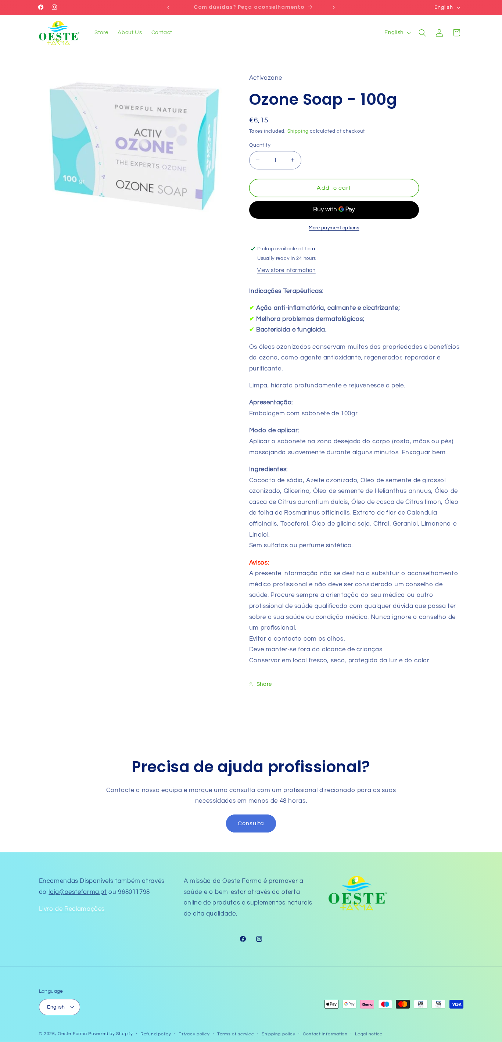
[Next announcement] (334, 7)
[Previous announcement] (168, 7)
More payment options (334, 227)
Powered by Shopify (110, 1033)
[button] (422, 32)
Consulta (251, 823)
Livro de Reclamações (72, 909)
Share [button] (264, 684)
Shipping (298, 131)
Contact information (325, 1034)
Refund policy (155, 1034)
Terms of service (235, 1034)
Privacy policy (194, 1034)
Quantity (259, 144)
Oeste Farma (72, 1033)
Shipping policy (278, 1034)
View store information (286, 270)
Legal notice (369, 1034)
